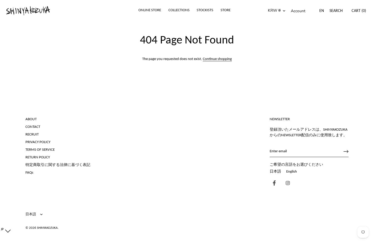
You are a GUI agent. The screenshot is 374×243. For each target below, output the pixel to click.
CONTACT (32, 127)
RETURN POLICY (37, 157)
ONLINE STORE (149, 10)
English (291, 172)
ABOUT (31, 119)
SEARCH (336, 11)
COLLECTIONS (179, 10)
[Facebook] (273, 184)
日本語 (275, 172)
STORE (226, 10)
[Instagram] (286, 184)
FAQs (29, 173)
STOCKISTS (205, 10)
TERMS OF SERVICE (40, 150)
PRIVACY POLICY (37, 142)
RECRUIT (32, 134)
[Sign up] (346, 151)
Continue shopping (217, 59)
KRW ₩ (274, 10)
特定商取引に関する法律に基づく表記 (57, 165)
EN (321, 11)
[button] (4, 230)
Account (298, 10)
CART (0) (359, 11)
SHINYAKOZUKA (47, 228)
